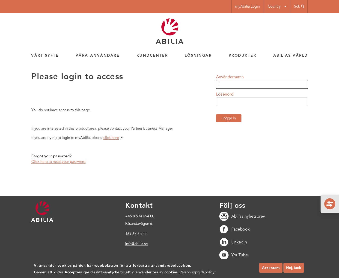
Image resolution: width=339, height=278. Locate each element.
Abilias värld (290, 55)
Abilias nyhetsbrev (248, 216)
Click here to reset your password (58, 161)
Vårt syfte (45, 55)
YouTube (239, 255)
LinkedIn (239, 242)
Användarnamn (230, 76)
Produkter (242, 55)
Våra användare (98, 55)
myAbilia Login (247, 6)
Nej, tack (293, 268)
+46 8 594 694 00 (139, 216)
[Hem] (169, 42)
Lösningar (198, 55)
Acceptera (271, 268)
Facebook (240, 229)
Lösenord (225, 94)
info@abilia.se (136, 244)
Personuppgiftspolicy (197, 272)
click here (111, 137)
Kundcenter (152, 55)
